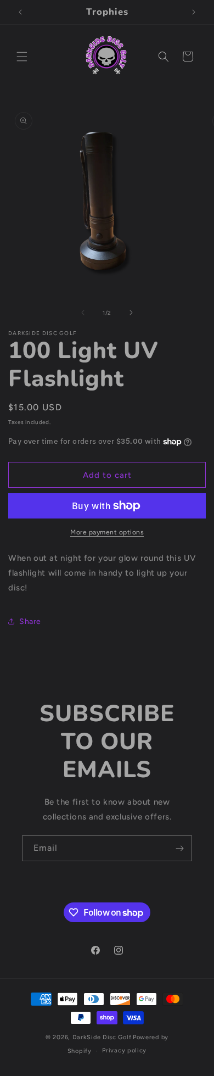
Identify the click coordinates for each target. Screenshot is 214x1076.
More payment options (107, 532)
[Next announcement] (194, 12)
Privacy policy (124, 1050)
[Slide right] (131, 312)
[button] (22, 56)
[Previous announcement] (20, 12)
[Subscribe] (179, 848)
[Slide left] (83, 312)
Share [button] (30, 621)
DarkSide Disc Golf (102, 1037)
